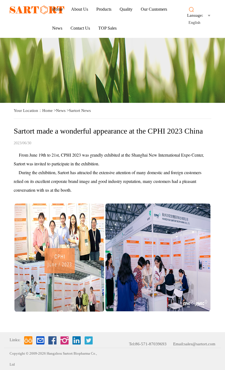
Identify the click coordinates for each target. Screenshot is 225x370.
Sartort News (80, 110)
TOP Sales (107, 28)
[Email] (40, 340)
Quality (126, 9)
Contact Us (80, 28)
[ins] (64, 340)
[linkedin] (76, 340)
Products (103, 9)
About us (79, 9)
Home (57, 9)
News (57, 28)
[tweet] (89, 340)
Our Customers (154, 9)
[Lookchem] (28, 340)
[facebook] (52, 340)
